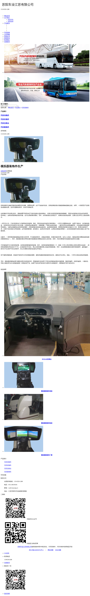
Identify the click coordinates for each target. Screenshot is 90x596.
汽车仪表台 (11, 29)
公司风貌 (7, 34)
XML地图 (58, 550)
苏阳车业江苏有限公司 (25, 546)
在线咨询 (3, 171)
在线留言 (7, 41)
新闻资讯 (7, 38)
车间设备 (7, 32)
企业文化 (10, 19)
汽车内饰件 (11, 25)
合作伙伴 (10, 21)
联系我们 (7, 40)
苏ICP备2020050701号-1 (36, 550)
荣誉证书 (7, 36)
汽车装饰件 (11, 30)
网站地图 (50, 550)
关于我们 (7, 17)
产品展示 (7, 23)
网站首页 (7, 16)
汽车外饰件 (11, 27)
